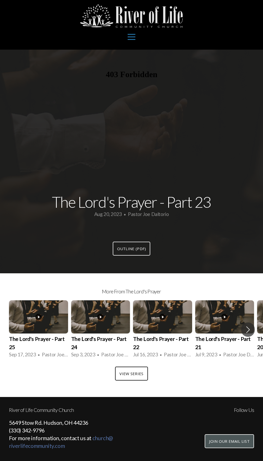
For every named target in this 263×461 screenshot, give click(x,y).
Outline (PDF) (131, 248)
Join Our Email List (229, 441)
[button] (248, 329)
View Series (131, 373)
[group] (38, 329)
